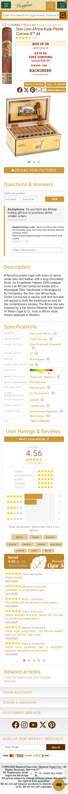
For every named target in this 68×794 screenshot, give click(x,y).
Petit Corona (38, 339)
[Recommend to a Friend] (39, 90)
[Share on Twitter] (26, 90)
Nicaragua (37, 359)
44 (31, 364)
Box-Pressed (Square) (46, 344)
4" (31, 353)
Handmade (37, 387)
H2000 (34, 400)
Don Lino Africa (41, 333)
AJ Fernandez (39, 393)
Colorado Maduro (42, 377)
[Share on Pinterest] (33, 90)
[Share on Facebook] (20, 90)
